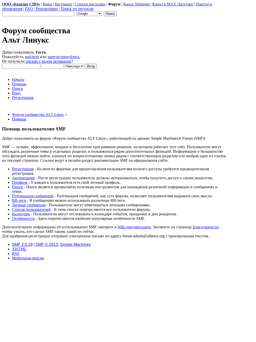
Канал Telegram (136, 4)
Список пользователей (31, 209)
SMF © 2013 (47, 244)
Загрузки (185, 4)
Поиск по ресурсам (77, 9)
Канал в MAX (164, 4)
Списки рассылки (90, 4)
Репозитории (47, 9)
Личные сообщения (29, 205)
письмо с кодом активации (48, 61)
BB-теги (19, 200)
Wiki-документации (134, 227)
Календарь (21, 214)
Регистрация (23, 169)
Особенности (23, 218)
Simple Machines (75, 244)
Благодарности (205, 227)
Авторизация (23, 178)
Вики (47, 4)
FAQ (29, 9)
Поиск (17, 187)
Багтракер (63, 4)
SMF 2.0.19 (22, 244)
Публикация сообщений (33, 196)
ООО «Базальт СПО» (21, 4)
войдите (32, 57)
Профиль (20, 182)
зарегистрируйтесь (64, 57)
